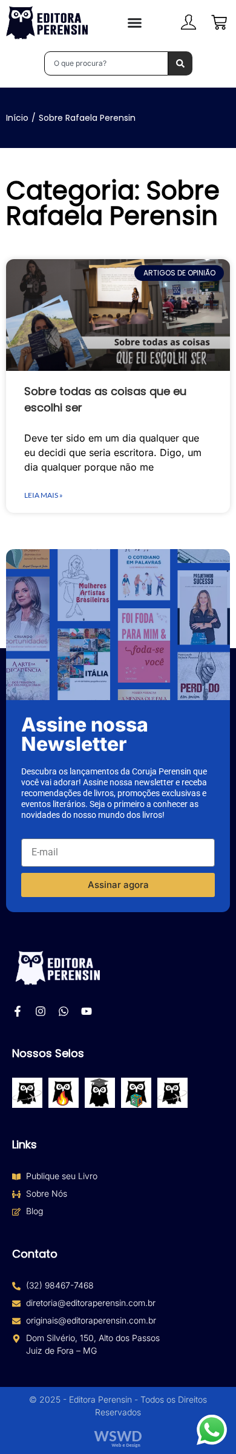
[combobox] (106, 63)
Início (17, 118)
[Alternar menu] (134, 22)
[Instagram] (40, 1011)
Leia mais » (43, 495)
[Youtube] (86, 1011)
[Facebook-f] (17, 1011)
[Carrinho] (219, 22)
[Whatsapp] (63, 1011)
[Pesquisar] (180, 63)
